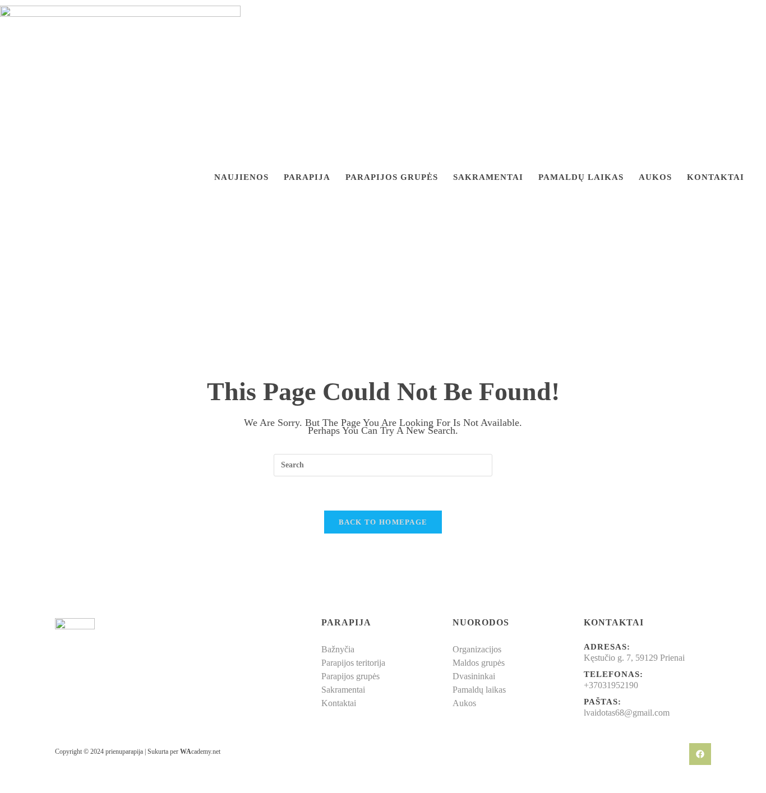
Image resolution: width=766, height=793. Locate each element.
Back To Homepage (383, 522)
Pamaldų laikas (581, 177)
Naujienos (241, 177)
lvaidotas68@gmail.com (627, 712)
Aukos (655, 177)
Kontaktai (715, 177)
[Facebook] (700, 754)
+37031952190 (611, 685)
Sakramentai (488, 177)
